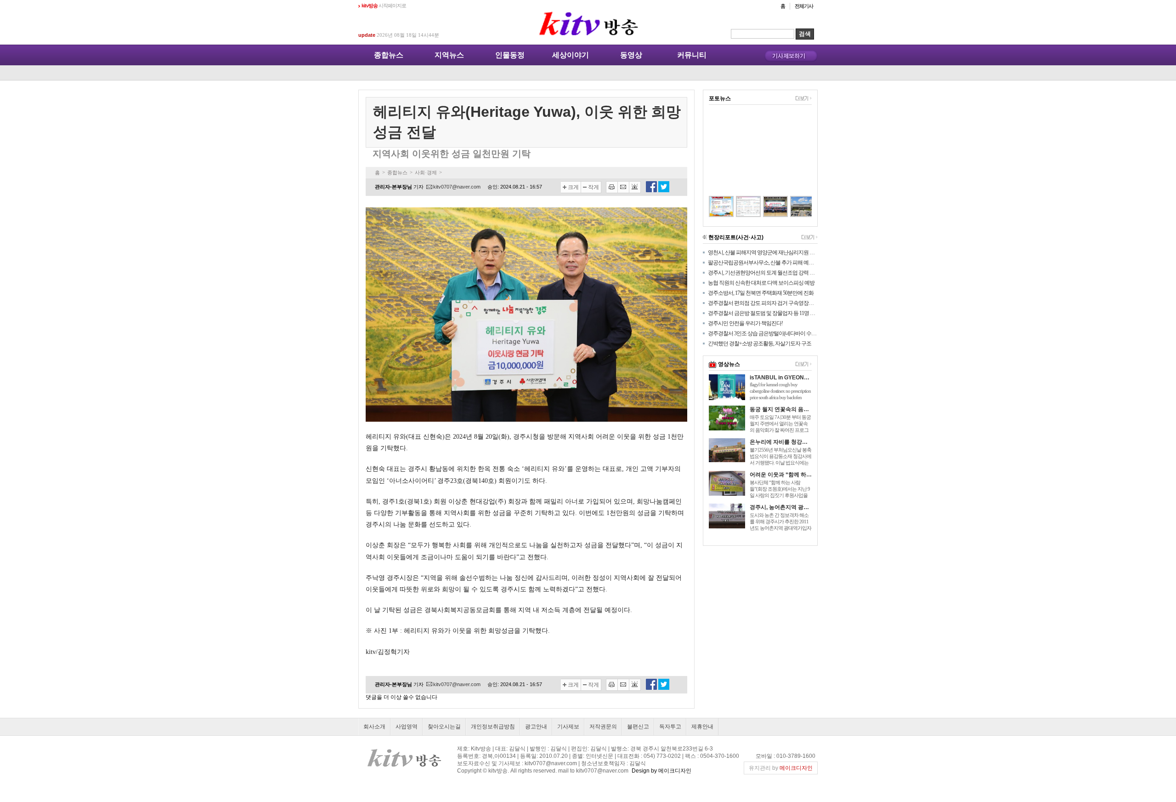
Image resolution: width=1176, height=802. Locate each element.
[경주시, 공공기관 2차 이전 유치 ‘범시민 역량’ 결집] (765, 206)
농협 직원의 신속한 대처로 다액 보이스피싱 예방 (761, 283)
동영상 (631, 55)
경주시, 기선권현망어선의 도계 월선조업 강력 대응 (763, 272)
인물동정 (510, 55)
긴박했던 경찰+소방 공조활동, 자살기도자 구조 (759, 343)
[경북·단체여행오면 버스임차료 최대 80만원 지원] (711, 206)
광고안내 (536, 726)
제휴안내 (702, 726)
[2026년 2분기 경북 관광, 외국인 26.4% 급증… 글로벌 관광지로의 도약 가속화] (738, 206)
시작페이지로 (384, 5)
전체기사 (804, 6)
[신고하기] (635, 187)
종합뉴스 (388, 55)
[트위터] (663, 190)
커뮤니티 (692, 55)
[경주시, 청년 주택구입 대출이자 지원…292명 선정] (792, 206)
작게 (593, 187)
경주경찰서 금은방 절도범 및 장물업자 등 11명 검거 (763, 313)
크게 (573, 187)
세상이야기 (570, 55)
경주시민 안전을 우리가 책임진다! (745, 323)
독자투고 (670, 726)
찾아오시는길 (444, 726)
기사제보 (568, 726)
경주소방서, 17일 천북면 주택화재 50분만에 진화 (761, 293)
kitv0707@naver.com (457, 186)
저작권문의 (603, 726)
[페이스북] (651, 190)
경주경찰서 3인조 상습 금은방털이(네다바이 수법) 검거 (763, 333)
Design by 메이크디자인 (661, 771)
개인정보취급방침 (493, 726)
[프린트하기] (612, 187)
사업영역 (407, 726)
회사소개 (374, 726)
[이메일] (623, 187)
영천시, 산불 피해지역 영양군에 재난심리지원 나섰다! (763, 252)
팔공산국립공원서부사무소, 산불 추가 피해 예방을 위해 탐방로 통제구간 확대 (763, 262)
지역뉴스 (449, 55)
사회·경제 (426, 172)
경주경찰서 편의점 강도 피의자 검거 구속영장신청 (763, 303)
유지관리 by (781, 768)
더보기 (804, 98)
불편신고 (638, 726)
